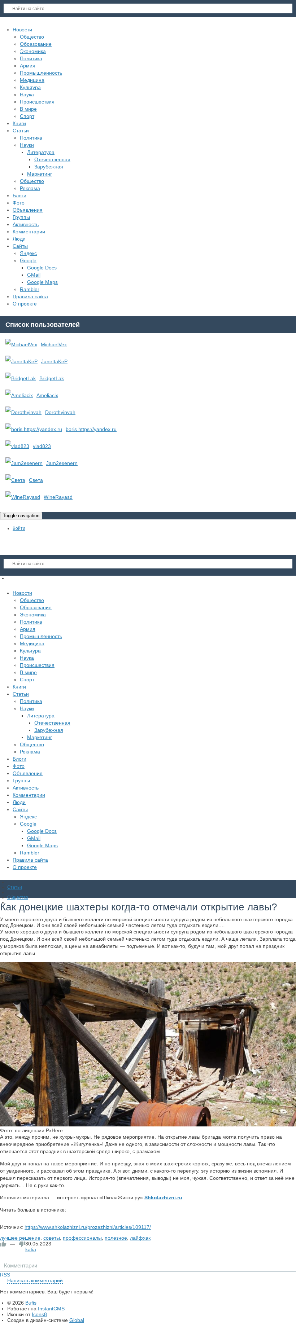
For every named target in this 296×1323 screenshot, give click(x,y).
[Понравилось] (3, 1244)
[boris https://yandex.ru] (33, 429)
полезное (116, 1238)
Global (76, 1320)
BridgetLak (51, 378)
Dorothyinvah (60, 412)
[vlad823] (17, 446)
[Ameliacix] (19, 395)
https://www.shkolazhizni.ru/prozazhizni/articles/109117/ (88, 1227)
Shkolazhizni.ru (163, 1197)
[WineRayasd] (22, 497)
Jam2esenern (62, 463)
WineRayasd (58, 497)
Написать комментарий (35, 1280)
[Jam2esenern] (24, 463)
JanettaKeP (54, 361)
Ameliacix (47, 395)
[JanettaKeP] (21, 361)
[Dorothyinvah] (23, 412)
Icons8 (39, 1314)
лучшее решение (20, 1238)
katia (30, 1249)
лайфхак (140, 1238)
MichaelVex (54, 344)
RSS (5, 1275)
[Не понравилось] (22, 1244)
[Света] (15, 480)
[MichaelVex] (21, 344)
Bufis (30, 1303)
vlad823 (42, 446)
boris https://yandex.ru (91, 429)
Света (36, 480)
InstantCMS (51, 1308)
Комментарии (20, 1265)
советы (51, 1238)
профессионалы (82, 1238)
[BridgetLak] (20, 378)
